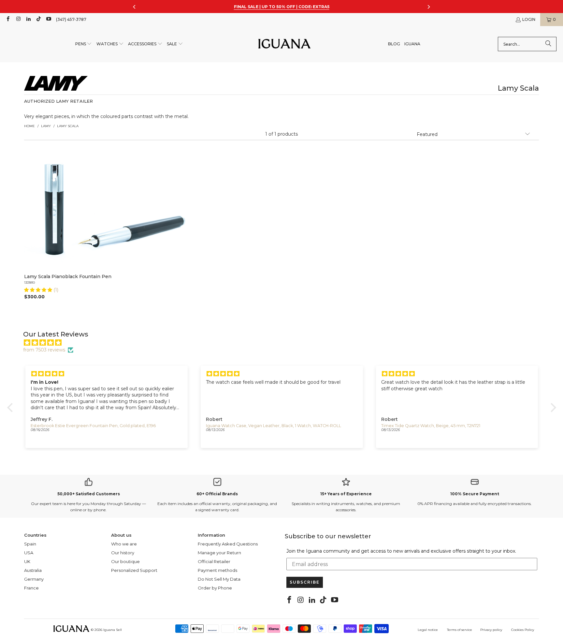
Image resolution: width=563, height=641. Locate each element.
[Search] (548, 44)
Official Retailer (214, 561)
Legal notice (428, 630)
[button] (83, 44)
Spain (30, 543)
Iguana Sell (112, 630)
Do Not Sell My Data (219, 579)
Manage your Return (219, 552)
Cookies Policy (522, 630)
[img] (285, 342)
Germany (34, 579)
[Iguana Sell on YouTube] (48, 19)
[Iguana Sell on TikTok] (38, 19)
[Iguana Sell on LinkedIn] (28, 19)
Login (528, 19)
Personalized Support (134, 570)
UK (27, 561)
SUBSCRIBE (305, 582)
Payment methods (217, 570)
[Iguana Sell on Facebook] (7, 19)
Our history (122, 552)
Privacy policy (491, 630)
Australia (33, 570)
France (31, 587)
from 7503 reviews (44, 350)
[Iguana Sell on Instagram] (18, 19)
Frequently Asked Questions (228, 543)
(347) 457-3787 (71, 19)
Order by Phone (215, 587)
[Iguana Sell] (284, 44)
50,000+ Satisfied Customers (88, 493)
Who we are (124, 543)
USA (28, 552)
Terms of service (459, 630)
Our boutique (125, 561)
